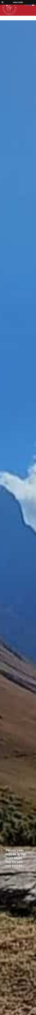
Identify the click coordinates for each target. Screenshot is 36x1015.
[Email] (33, 5)
